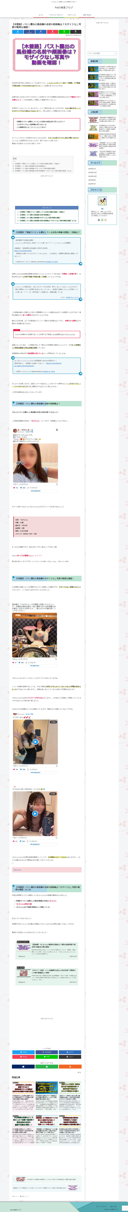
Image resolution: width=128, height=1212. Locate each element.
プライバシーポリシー (102, 1206)
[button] (115, 53)
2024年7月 (92, 184)
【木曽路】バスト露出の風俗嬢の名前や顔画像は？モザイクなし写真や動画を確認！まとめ (42, 171)
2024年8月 (92, 180)
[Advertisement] (47, 189)
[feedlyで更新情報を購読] (46, 1067)
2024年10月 (92, 176)
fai (102, 209)
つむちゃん (17, 870)
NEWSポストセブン (72, 297)
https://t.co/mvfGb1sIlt (53, 363)
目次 (44, 208)
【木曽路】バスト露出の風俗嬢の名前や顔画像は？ (30, 166)
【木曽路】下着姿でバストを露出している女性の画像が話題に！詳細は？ (37, 163)
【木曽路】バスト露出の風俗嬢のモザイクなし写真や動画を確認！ (35, 168)
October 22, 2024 (52, 262)
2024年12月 (92, 172)
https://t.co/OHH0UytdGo (23, 251)
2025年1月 (92, 169)
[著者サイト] (23, 1067)
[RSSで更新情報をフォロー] (70, 1067)
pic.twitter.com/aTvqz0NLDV (24, 366)
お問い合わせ (113, 1206)
